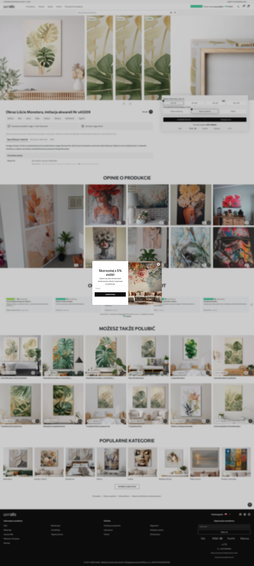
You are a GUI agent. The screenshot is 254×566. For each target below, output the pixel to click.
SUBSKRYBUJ (110, 294)
